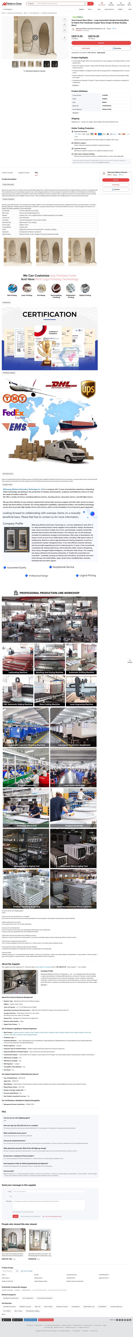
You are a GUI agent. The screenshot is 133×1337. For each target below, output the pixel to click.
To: (11, 1196)
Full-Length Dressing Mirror (44, 1298)
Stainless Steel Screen (41, 1032)
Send (15, 1216)
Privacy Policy (94, 1330)
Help (99, 9)
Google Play (17, 1320)
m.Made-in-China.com (70, 1327)
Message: (9, 1201)
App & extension (109, 9)
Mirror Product (48, 1306)
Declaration (85, 1330)
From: (10, 1191)
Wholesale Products (66, 1325)
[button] (85, 3)
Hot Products (30, 1325)
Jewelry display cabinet (40, 1281)
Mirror (25, 13)
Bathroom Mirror (19, 1032)
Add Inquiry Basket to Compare (35, 71)
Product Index (97, 1325)
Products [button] (31, 4)
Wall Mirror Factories (25, 1306)
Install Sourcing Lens (47, 1320)
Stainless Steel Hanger (71, 1032)
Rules (130, 9)
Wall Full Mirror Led (89, 1306)
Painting (61, 1032)
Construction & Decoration (14, 13)
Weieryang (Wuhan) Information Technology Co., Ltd (90, 28)
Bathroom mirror (103, 1278)
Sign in (129, 5)
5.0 (109, 175)
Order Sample (101, 52)
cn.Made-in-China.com (83, 1327)
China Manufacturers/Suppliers (52, 1325)
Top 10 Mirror (7, 1311)
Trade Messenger (30, 1320)
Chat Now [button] (118, 48)
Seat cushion (5, 1278)
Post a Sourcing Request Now (52, 1216)
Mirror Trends (18, 1311)
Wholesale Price (77, 1325)
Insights (105, 1325)
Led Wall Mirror (102, 1306)
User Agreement (76, 1330)
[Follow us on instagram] (122, 1320)
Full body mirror (70, 1278)
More (3, 1314)
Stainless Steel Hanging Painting (27, 1034)
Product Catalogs (27, 1271)
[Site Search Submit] (90, 4)
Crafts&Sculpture (104, 1275)
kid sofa (36, 1275)
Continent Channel (87, 1325)
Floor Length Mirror (27, 1298)
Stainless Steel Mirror (10, 1034)
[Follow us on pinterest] (128, 1320)
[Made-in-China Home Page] (12, 4)
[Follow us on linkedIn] (130, 1320)
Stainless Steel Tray (85, 1032)
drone (3, 1275)
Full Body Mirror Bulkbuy (33, 1311)
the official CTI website (44, 967)
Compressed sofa (71, 1275)
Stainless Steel (29, 1032)
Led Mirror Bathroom (116, 1306)
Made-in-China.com (59, 1327)
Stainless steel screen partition (75, 1281)
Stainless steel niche (7, 1281)
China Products (39, 1325)
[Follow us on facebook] (117, 1320)
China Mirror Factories (9, 1306)
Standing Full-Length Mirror (49, 13)
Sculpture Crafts (53, 1032)
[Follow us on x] (120, 1320)
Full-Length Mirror (34, 13)
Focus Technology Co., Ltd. (54, 1330)
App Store (6, 1320)
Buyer (89, 9)
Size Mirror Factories (62, 1306)
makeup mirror (38, 1278)
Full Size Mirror (76, 1306)
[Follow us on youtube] (125, 1320)
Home (3, 13)
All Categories (8, 9)
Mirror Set (37, 1306)
